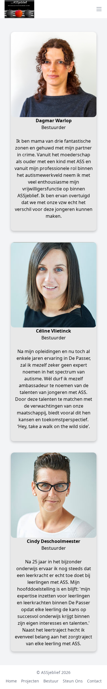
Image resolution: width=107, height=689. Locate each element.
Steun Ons (73, 681)
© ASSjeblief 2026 (53, 672)
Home (11, 681)
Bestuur (50, 681)
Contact (94, 681)
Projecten (30, 681)
